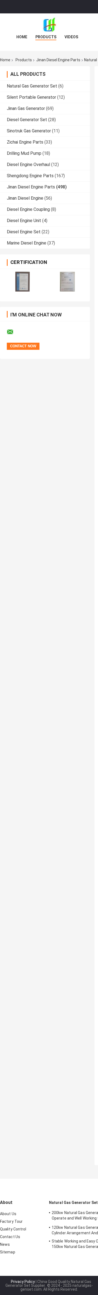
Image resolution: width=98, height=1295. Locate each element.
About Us (8, 1214)
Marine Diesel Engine (26, 243)
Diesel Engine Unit (24, 220)
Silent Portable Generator (31, 97)
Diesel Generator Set (27, 119)
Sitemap (7, 1252)
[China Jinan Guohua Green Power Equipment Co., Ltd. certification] (22, 282)
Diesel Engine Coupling (28, 209)
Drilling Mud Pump (24, 153)
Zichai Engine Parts (25, 142)
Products (45, 37)
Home (21, 37)
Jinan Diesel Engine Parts (58, 60)
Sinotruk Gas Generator (29, 130)
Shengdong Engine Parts (30, 175)
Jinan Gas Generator (26, 108)
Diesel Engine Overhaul (28, 164)
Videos (71, 37)
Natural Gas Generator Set (32, 86)
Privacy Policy (23, 1281)
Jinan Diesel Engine (25, 198)
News (5, 1244)
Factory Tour (11, 1221)
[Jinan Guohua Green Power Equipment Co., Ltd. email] (13, 332)
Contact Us (10, 1237)
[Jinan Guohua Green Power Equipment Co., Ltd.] (49, 24)
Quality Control (13, 1229)
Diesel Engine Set (24, 231)
